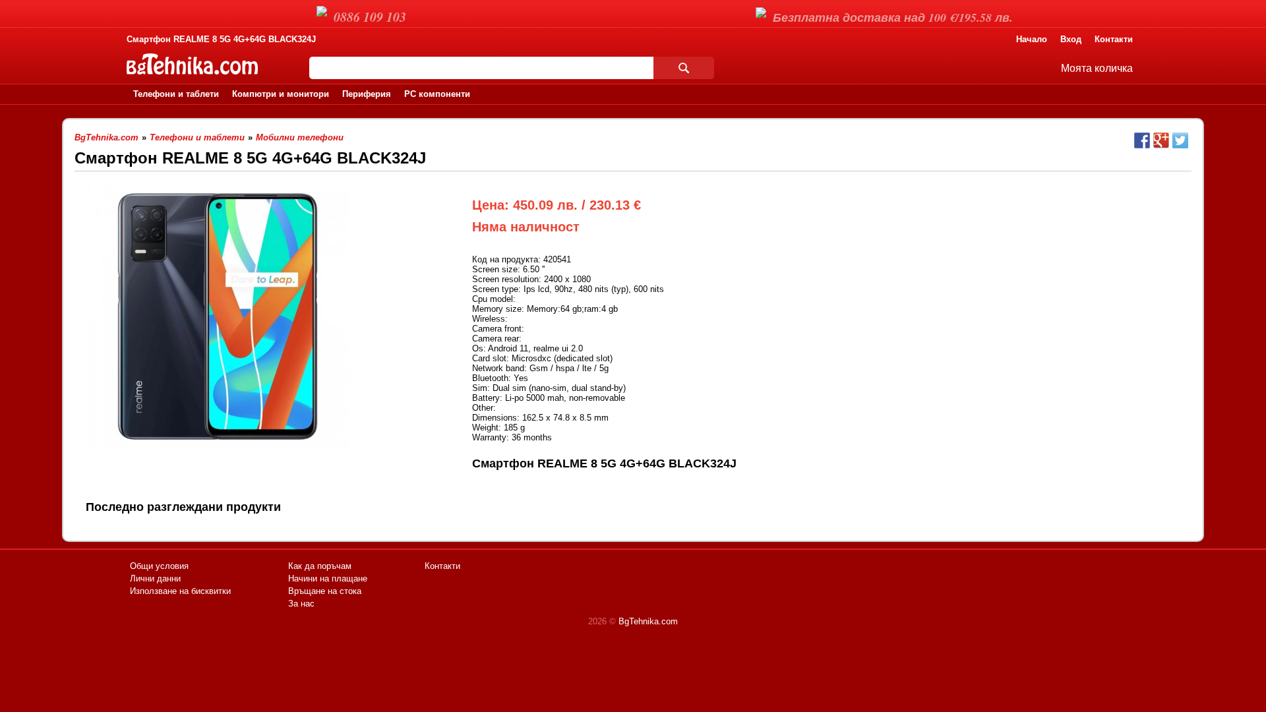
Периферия (366, 94)
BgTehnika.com (648, 621)
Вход (1070, 39)
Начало (1031, 39)
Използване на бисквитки (180, 591)
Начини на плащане (327, 578)
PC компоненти (437, 94)
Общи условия (159, 566)
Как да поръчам (319, 566)
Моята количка (1097, 68)
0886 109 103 (370, 16)
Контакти (1114, 39)
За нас (301, 603)
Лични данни (155, 578)
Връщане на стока (324, 591)
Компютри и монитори (280, 94)
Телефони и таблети (176, 94)
